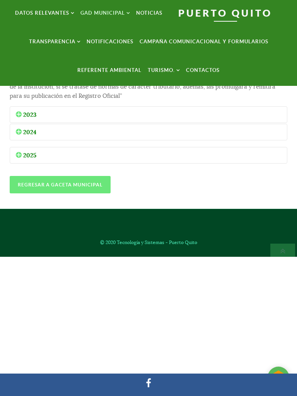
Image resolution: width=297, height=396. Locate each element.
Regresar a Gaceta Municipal (60, 184)
